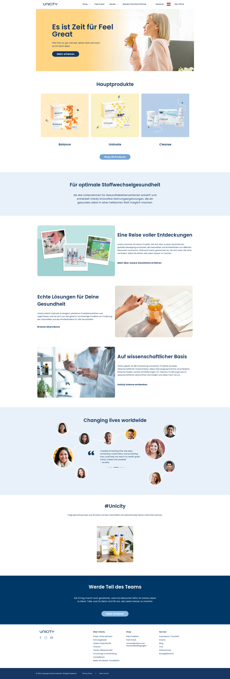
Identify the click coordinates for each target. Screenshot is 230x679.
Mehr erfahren (65, 54)
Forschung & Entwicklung (105, 653)
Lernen (112, 4)
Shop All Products (115, 157)
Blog (161, 643)
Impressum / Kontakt (169, 636)
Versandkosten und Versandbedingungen (136, 644)
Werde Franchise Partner (134, 4)
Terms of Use (103, 673)
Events (162, 639)
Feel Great (99, 4)
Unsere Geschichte (102, 643)
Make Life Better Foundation (106, 660)
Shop (85, 4)
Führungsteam (100, 639)
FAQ (161, 646)
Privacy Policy (87, 673)
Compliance (99, 657)
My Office (179, 4)
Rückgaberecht (166, 653)
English (4, 10)
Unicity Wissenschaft (103, 650)
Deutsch (160, 4)
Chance (97, 646)
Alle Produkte (132, 636)
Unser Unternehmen (102, 636)
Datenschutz (165, 650)
